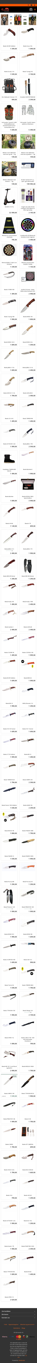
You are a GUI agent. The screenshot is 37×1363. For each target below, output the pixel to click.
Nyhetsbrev (16, 1328)
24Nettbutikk (21, 1360)
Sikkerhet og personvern (27, 1324)
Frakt (5, 1324)
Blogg (23, 1328)
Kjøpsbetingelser (13, 1324)
